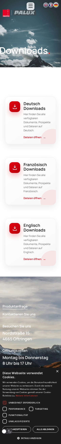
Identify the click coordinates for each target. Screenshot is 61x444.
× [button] (57, 371)
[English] (45, 5)
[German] (55, 4)
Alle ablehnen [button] (45, 429)
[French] (50, 5)
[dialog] (30, 406)
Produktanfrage (15, 306)
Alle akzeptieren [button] (17, 429)
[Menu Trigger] (30, 6)
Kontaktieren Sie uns (19, 314)
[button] (7, 431)
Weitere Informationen (27, 395)
